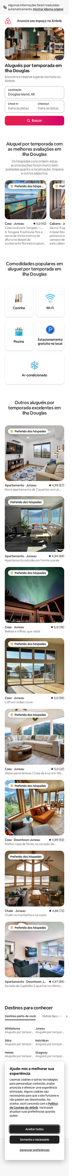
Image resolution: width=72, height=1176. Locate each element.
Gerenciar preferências (35, 1150)
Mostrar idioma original (48, 9)
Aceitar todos (34, 1129)
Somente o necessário (34, 1139)
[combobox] (34, 94)
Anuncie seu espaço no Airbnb (39, 21)
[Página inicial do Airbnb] (8, 21)
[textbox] (19, 108)
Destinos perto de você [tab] (20, 1016)
